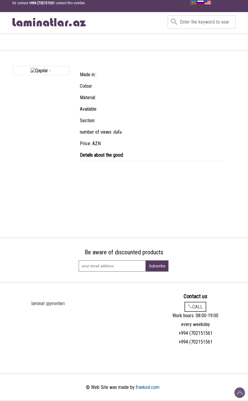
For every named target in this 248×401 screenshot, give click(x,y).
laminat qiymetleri (48, 303)
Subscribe (157, 266)
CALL (197, 307)
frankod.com (147, 387)
